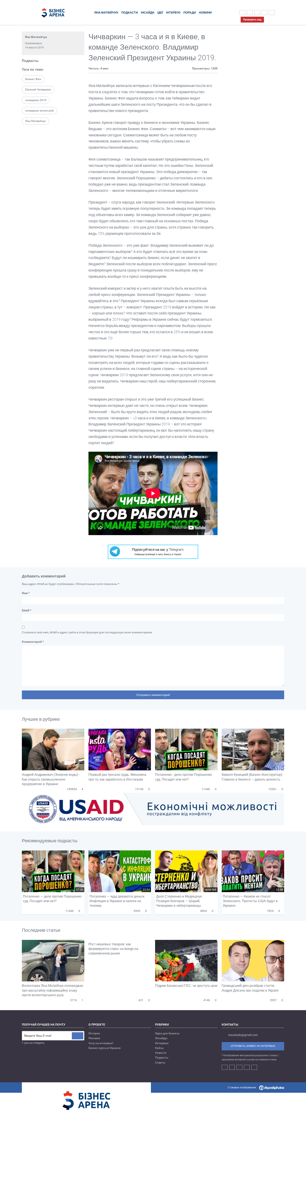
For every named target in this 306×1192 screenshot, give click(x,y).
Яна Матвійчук (106, 12)
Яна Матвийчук (36, 37)
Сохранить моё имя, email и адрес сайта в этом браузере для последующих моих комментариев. (87, 632)
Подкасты (30, 61)
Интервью (162, 1043)
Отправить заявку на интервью (253, 1046)
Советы (160, 1062)
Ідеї (160, 12)
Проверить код (252, 19)
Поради (189, 12)
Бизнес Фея (33, 79)
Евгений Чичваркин (38, 89)
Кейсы (159, 1048)
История (94, 1033)
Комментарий (33, 641)
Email (26, 610)
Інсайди (147, 12)
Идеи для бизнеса (167, 1033)
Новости (160, 1052)
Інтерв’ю (173, 12)
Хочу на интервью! (100, 1043)
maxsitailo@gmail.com (243, 1035)
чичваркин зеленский (39, 110)
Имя (26, 593)
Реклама (94, 1038)
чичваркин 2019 (35, 100)
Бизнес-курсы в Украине (104, 1048)
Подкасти (129, 12)
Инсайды (161, 1038)
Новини (205, 12)
